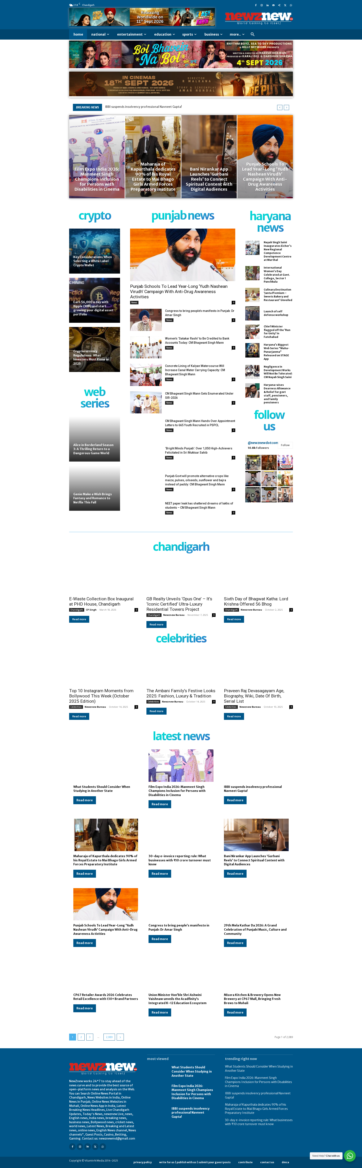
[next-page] (120, 1037)
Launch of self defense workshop (276, 313)
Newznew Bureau (174, 614)
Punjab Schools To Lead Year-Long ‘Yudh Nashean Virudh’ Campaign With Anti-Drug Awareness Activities (179, 291)
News (134, 302)
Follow (285, 445)
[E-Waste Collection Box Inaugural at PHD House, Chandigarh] (103, 576)
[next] (286, 107)
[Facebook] (256, 5)
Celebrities (76, 706)
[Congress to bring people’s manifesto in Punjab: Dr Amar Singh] (146, 320)
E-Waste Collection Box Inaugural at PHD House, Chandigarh (101, 601)
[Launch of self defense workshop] (252, 313)
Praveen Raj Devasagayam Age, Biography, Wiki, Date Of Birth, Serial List (254, 696)
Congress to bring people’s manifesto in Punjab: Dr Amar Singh (179, 927)
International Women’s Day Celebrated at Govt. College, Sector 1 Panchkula (277, 274)
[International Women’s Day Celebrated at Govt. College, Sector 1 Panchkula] (252, 273)
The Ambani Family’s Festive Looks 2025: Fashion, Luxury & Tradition (180, 693)
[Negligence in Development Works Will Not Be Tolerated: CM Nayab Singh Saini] (252, 372)
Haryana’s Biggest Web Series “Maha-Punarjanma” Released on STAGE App (276, 351)
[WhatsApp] (291, 5)
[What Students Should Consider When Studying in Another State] (105, 765)
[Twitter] (285, 5)
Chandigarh (76, 609)
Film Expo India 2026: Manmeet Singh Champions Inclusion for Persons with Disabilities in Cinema (177, 791)
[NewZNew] (259, 19)
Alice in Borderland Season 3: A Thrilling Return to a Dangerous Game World (93, 449)
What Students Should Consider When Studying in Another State (101, 789)
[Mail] (273, 5)
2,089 (109, 1037)
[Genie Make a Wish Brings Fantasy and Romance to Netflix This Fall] (94, 488)
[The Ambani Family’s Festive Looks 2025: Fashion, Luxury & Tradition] (180, 668)
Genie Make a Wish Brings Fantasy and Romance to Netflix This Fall (92, 498)
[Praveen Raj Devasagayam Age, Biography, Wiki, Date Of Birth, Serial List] (258, 668)
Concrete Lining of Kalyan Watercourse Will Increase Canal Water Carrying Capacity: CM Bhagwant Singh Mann (195, 370)
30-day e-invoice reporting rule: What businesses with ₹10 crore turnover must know (180, 860)
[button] (252, 34)
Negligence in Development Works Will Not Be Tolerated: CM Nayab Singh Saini (278, 372)
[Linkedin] (267, 5)
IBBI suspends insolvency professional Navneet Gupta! (143, 107)
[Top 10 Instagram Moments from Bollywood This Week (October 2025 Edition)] (103, 668)
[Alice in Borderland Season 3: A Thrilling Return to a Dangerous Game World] (94, 439)
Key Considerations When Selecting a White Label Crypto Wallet (92, 261)
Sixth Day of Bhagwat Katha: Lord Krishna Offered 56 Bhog (256, 601)
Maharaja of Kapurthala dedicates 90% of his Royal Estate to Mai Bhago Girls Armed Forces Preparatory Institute (105, 860)
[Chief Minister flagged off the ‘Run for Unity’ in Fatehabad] (252, 332)
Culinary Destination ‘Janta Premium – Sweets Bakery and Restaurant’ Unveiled (278, 295)
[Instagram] (262, 5)
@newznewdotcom (263, 443)
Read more (79, 619)
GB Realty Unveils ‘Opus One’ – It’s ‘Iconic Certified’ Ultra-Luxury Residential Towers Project (179, 604)
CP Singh (91, 609)
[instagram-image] (253, 462)
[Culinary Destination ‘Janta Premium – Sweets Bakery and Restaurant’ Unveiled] (252, 295)
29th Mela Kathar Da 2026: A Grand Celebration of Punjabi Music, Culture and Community (255, 929)
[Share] (279, 5)
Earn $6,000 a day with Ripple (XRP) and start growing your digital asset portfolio (93, 308)
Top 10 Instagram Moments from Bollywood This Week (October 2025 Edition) (101, 696)
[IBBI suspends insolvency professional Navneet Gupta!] (256, 765)
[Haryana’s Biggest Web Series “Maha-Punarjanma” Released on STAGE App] (252, 350)
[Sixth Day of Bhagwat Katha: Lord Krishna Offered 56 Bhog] (258, 576)
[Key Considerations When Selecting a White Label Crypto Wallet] (94, 251)
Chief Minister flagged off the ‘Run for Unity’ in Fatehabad (277, 331)
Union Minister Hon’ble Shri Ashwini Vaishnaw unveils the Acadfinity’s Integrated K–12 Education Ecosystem (178, 999)
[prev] (279, 107)
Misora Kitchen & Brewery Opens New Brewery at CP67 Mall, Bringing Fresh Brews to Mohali (252, 999)
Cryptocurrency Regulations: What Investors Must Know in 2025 (91, 357)
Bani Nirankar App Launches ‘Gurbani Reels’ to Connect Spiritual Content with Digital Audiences (254, 860)
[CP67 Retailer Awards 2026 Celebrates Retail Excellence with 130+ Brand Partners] (105, 973)
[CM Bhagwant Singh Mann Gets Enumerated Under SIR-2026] (146, 402)
